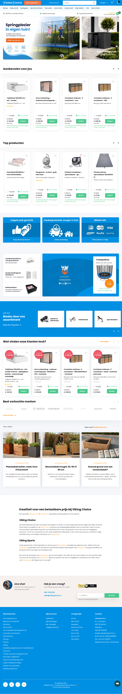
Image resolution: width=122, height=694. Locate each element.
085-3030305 (49, 592)
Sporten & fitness (36, 8)
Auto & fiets (58, 8)
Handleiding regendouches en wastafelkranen (18, 648)
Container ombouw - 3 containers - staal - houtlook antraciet (105, 371)
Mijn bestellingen (51, 621)
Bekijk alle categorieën (11, 325)
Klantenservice (54, 3)
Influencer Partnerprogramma (13, 660)
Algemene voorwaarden (11, 621)
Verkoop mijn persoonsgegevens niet (15, 654)
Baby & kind (14, 8)
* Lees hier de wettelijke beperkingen (88, 599)
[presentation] (113, 69)
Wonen (5, 8)
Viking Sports (44, 514)
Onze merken (8, 415)
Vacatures (6, 651)
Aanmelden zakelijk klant (11, 657)
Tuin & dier (48, 8)
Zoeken (5, 645)
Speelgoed (24, 8)
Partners (6, 642)
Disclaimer (6, 624)
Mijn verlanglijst (51, 624)
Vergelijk (11, 115)
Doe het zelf (69, 8)
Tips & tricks (95, 8)
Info (87, 8)
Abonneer (111, 595)
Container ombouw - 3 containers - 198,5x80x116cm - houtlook (75, 371)
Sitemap (6, 639)
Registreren (49, 618)
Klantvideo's (79, 8)
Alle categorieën (32, 3)
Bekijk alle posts (100, 427)
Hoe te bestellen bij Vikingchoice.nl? (15, 630)
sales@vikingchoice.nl (52, 595)
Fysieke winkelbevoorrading (12, 663)
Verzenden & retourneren (11, 633)
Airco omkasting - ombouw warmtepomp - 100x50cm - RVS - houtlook (45, 371)
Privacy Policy (7, 627)
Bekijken (23, 121)
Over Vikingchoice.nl (9, 618)
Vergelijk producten (52, 627)
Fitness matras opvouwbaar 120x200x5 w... (103, 174)
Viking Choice (34, 514)
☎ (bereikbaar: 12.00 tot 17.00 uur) (99, 13)
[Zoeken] (94, 3)
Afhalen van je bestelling (11, 666)
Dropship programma (10, 669)
